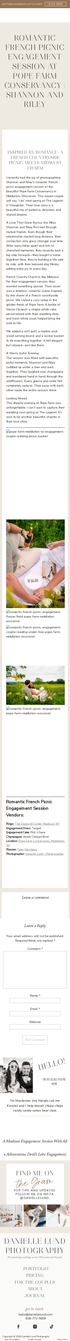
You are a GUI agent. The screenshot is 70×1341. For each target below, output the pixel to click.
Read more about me (35, 1115)
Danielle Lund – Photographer (44, 854)
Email (35, 1009)
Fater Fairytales (27, 850)
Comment (35, 949)
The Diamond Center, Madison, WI (37, 824)
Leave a (35, 898)
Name (35, 996)
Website (35, 1022)
